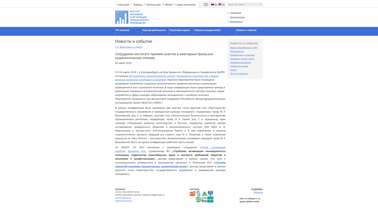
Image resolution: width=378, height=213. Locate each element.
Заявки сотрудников (185, 4)
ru (216, 4)
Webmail (168, 4)
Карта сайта (123, 4)
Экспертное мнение (239, 66)
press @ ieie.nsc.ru (123, 200)
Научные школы (237, 17)
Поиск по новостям (239, 73)
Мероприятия (236, 21)
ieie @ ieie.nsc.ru (123, 197)
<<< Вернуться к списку (128, 47)
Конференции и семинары (242, 55)
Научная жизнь (237, 51)
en (223, 4)
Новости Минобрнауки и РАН (243, 47)
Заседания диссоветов (240, 62)
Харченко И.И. (137, 151)
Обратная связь (153, 4)
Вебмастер (258, 192)
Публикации (235, 12)
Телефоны (137, 4)
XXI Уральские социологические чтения (152, 76)
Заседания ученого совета (242, 58)
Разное (233, 69)
